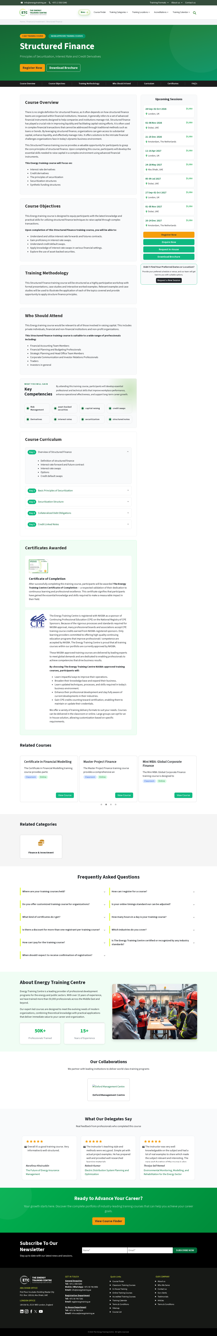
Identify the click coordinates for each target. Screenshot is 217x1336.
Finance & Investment (36, 21)
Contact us (190, 2)
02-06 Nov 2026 (153, 123)
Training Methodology (89, 83)
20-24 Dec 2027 (153, 220)
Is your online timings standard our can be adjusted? (141, 904)
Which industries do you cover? (129, 929)
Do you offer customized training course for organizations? (56, 904)
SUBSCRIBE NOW (185, 1250)
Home (22, 21)
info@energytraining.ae (35, 2)
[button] (101, 804)
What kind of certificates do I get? (41, 917)
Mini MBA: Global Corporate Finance (102, 763)
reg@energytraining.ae (81, 1301)
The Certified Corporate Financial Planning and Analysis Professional (166, 765)
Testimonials (163, 1296)
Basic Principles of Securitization (51, 490)
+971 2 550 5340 (59, 2)
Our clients (162, 1292)
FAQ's (194, 83)
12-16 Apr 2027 (153, 151)
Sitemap (115, 1308)
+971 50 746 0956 (91, 1287)
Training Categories (117, 12)
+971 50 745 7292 (76, 1298)
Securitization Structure (46, 501)
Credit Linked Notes (44, 524)
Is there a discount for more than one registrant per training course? (61, 929)
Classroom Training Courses (123, 1285)
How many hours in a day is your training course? (139, 917)
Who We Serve (164, 1285)
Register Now (32, 68)
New (83, 12)
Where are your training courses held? (43, 891)
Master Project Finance (40, 761)
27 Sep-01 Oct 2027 (155, 192)
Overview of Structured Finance (50, 452)
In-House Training (119, 1289)
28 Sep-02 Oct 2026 (155, 109)
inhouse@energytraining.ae (83, 1313)
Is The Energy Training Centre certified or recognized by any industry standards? (150, 942)
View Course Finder (108, 1221)
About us (175, 2)
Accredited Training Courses (124, 1296)
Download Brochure (63, 68)
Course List (117, 1312)
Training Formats (158, 2)
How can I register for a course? (129, 891)
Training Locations (140, 12)
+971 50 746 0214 (76, 1310)
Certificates (173, 83)
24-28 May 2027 (153, 164)
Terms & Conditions (120, 1304)
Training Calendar (180, 12)
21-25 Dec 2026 (153, 137)
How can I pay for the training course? (43, 942)
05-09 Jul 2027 (153, 178)
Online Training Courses (122, 1292)
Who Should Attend (122, 83)
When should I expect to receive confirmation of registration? (57, 955)
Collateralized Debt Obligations (50, 513)
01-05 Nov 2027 (153, 206)
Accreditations (160, 12)
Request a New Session (168, 280)
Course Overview (27, 83)
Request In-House (169, 249)
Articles (161, 1300)
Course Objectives (57, 83)
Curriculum (149, 83)
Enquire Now (169, 242)
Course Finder (100, 12)
